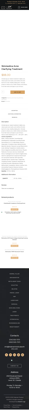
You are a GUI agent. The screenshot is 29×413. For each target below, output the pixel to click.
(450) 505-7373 (14, 342)
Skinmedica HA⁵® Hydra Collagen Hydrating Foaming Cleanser (14, 238)
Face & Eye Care (15, 97)
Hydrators (16, 236)
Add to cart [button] (14, 209)
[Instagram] (10, 354)
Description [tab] (14, 110)
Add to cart (17, 92)
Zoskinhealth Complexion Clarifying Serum (14, 203)
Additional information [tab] (14, 114)
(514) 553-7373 (14, 340)
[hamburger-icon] (3, 8)
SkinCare (21, 97)
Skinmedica (4, 99)
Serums (9, 201)
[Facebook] (6, 354)
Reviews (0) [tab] (14, 117)
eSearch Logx (21, 401)
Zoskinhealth (18, 201)
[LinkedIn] (18, 354)
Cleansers (9, 97)
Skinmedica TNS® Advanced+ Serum (14, 251)
